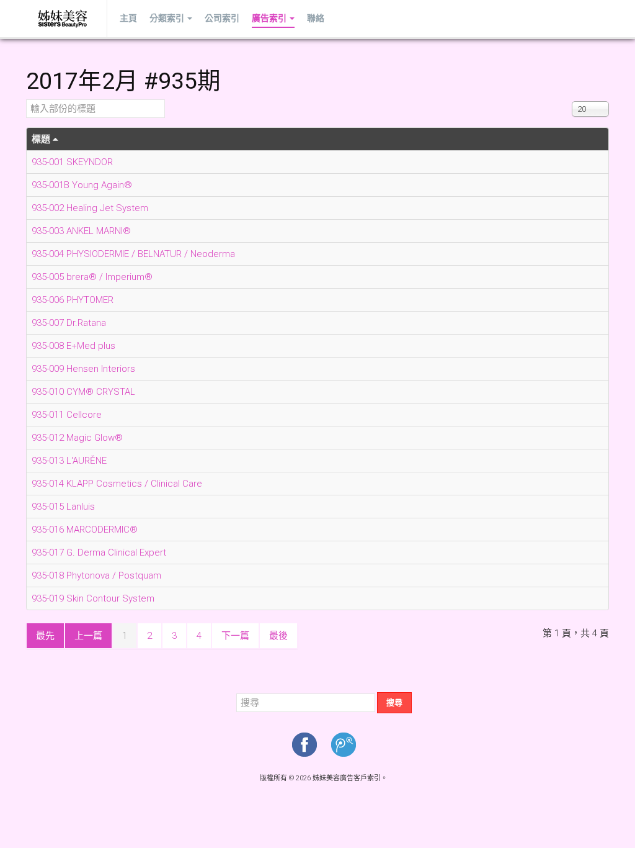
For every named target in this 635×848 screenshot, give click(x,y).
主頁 (128, 18)
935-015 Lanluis (63, 506)
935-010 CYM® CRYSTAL (83, 391)
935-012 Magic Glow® (77, 437)
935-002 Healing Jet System (90, 208)
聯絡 (315, 18)
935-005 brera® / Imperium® (92, 276)
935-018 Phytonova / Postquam (96, 575)
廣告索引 (269, 18)
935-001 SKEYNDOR (72, 162)
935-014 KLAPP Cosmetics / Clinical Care (117, 483)
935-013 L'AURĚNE (69, 460)
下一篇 (235, 635)
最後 (278, 635)
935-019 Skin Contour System (93, 598)
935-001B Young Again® (82, 185)
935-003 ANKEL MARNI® (81, 231)
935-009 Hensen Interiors (83, 368)
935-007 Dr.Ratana (69, 322)
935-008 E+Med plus (73, 345)
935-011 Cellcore (67, 414)
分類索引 (166, 18)
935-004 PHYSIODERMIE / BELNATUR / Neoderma (133, 253)
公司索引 (222, 18)
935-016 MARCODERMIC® (85, 529)
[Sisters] (63, 18)
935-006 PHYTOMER (72, 299)
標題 (42, 139)
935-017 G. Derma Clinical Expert (99, 552)
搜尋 (394, 702)
